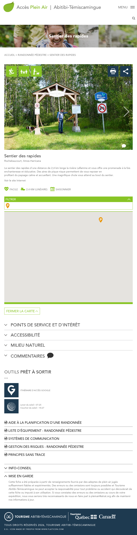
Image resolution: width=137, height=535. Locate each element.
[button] (10, 107)
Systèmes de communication (31, 439)
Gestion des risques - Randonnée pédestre (44, 447)
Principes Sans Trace (24, 455)
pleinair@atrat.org (101, 496)
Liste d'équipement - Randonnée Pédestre (43, 431)
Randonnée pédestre (32, 55)
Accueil (9, 55)
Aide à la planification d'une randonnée (43, 423)
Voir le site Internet (15, 180)
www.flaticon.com (52, 529)
